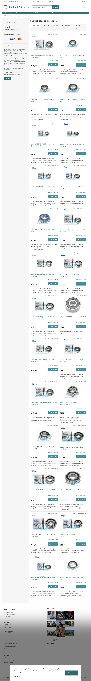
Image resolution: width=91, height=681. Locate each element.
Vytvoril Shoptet (82, 677)
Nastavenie (16, 676)
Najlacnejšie (46, 25)
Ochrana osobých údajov (10, 651)
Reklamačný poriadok (10, 655)
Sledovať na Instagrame (62, 640)
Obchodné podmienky (39, 1)
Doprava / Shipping (9, 660)
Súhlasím (72, 673)
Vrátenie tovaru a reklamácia (11, 658)
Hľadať (55, 7)
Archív (8, 78)
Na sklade (11, 22)
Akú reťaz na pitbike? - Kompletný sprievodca (13, 69)
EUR (77, 1)
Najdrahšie (55, 25)
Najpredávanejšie (66, 25)
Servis (5, 653)
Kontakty (51, 1)
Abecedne (77, 25)
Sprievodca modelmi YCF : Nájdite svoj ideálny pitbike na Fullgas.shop (14, 49)
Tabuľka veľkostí (8, 662)
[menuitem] (8, 13)
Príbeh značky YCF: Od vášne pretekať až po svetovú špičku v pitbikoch (15, 59)
